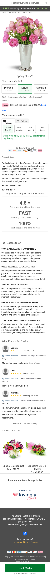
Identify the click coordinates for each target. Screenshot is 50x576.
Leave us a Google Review (25, 542)
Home (4, 12)
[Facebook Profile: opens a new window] (25, 533)
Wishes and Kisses (28, 400)
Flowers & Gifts (14, 12)
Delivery (8, 122)
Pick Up (24, 120)
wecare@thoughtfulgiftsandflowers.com (25, 524)
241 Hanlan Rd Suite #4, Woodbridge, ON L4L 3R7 (25, 518)
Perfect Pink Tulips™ (29, 355)
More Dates (42, 128)
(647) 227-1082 (25, 521)
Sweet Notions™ (27, 378)
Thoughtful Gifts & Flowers (25, 3)
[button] (44, 569)
